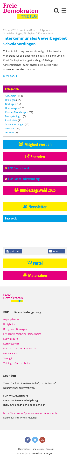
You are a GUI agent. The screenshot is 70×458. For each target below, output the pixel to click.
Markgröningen (13, 116)
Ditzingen (10, 99)
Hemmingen (12, 108)
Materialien (37, 275)
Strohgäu (29, 33)
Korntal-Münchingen (16, 112)
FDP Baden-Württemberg (24, 179)
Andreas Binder (29, 30)
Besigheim (9, 324)
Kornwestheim (11, 343)
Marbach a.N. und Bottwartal (19, 348)
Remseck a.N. (10, 353)
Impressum (38, 448)
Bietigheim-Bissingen (15, 329)
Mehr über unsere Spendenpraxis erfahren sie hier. (31, 413)
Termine (9, 132)
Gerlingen (10, 104)
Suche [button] (56, 10)
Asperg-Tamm (11, 319)
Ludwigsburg (10, 338)
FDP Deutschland (18, 168)
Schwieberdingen (12, 33)
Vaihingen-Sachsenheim (16, 363)
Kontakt (50, 448)
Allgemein (45, 30)
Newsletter (37, 207)
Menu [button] (64, 10)
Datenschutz (24, 448)
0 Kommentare (44, 33)
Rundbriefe (11, 120)
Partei (38, 263)
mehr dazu (9, 75)
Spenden (38, 157)
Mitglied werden (38, 144)
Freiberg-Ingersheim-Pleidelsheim (22, 333)
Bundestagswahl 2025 (38, 190)
